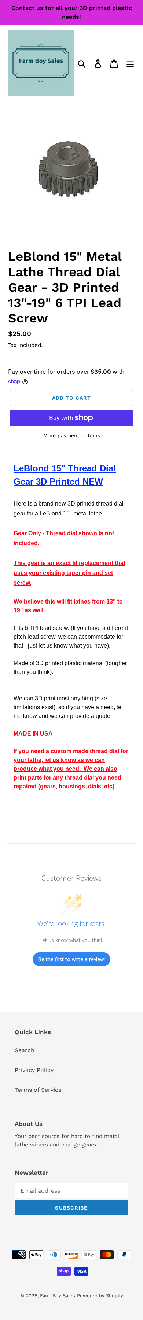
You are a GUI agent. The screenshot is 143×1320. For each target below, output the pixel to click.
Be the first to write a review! (71, 959)
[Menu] (130, 63)
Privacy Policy (34, 1069)
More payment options (71, 435)
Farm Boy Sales (57, 1295)
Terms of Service (38, 1089)
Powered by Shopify (100, 1295)
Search (24, 1050)
